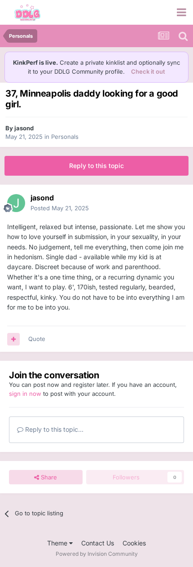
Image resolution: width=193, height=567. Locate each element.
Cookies (134, 543)
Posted (60, 208)
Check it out (148, 71)
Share (48, 477)
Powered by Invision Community (97, 553)
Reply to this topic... (53, 429)
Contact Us (97, 543)
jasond (24, 128)
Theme (58, 543)
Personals (65, 136)
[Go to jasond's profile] (16, 203)
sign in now (25, 393)
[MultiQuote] (13, 339)
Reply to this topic (96, 165)
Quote (36, 338)
